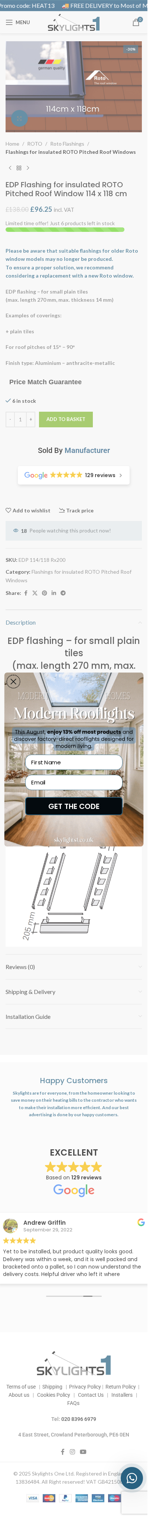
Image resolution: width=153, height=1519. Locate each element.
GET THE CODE (74, 806)
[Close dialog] (13, 681)
